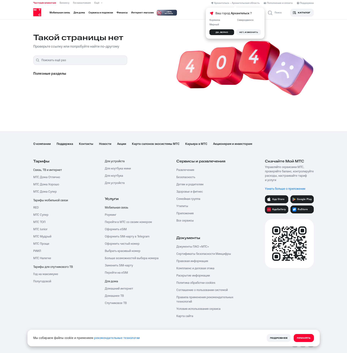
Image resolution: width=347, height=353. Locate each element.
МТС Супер (40, 215)
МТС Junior (40, 229)
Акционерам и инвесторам (232, 144)
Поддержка (65, 144)
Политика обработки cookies (195, 283)
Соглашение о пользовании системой (202, 290)
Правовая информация (192, 261)
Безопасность (185, 177)
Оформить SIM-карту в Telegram (127, 236)
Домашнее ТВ (114, 296)
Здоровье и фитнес (189, 192)
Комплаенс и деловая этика (195, 268)
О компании (42, 144)
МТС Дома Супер (45, 192)
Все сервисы (185, 220)
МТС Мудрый (42, 236)
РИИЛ (37, 251)
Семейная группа (188, 199)
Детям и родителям (190, 184)
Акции (121, 144)
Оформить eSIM (116, 229)
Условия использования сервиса (198, 309)
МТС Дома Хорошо (46, 184)
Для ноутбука (114, 176)
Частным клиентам (44, 3)
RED (36, 207)
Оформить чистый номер (122, 244)
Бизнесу (64, 3)
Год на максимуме (45, 274)
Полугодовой (42, 281)
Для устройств (115, 161)
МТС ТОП (39, 222)
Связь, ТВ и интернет (47, 170)
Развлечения (185, 170)
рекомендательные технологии (117, 338)
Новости (105, 144)
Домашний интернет (119, 288)
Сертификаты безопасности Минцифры (203, 254)
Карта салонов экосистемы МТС (155, 144)
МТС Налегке (42, 258)
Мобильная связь (116, 207)
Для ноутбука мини (118, 168)
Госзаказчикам (82, 3)
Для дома (111, 281)
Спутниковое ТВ (116, 303)
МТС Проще (41, 244)
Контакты (86, 144)
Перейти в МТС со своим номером (128, 222)
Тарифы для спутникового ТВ (53, 267)
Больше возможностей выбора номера (131, 258)
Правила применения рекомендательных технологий (204, 299)
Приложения (185, 213)
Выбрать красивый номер (122, 251)
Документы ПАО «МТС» (192, 246)
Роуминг (110, 215)
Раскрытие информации (193, 275)
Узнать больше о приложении (285, 189)
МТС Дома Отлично (46, 177)
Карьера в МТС (196, 144)
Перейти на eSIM (116, 273)
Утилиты (182, 206)
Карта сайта (184, 316)
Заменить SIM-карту (119, 265)
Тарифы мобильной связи (50, 200)
